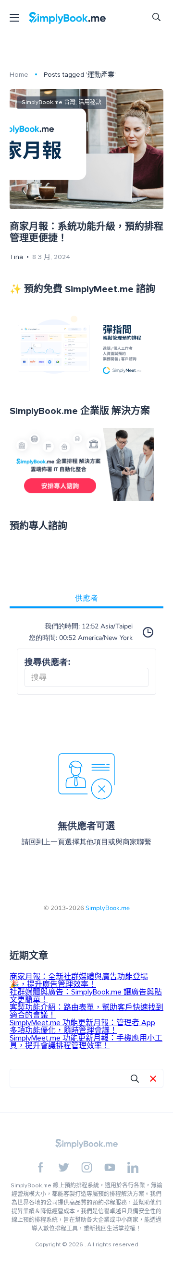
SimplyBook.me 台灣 (48, 102)
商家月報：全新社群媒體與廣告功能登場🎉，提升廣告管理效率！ (79, 980)
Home (19, 75)
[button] (153, 1079)
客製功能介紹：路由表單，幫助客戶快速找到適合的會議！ (86, 1011)
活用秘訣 (89, 102)
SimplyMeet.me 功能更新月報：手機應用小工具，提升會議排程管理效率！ (86, 1042)
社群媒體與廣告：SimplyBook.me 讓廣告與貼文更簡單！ (86, 996)
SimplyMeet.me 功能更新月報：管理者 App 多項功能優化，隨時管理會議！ (82, 1026)
